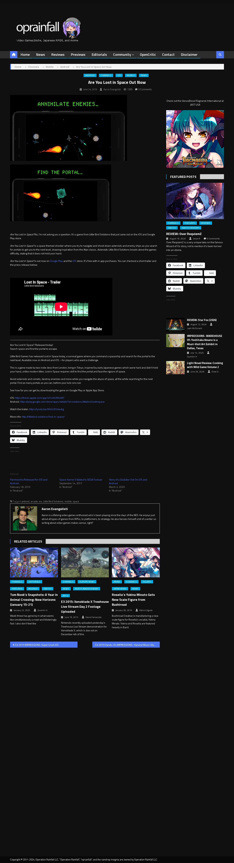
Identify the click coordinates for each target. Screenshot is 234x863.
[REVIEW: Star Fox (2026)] (175, 324)
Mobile (131, 75)
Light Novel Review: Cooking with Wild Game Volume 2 (205, 365)
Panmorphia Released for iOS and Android (28, 481)
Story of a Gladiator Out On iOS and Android (128, 481)
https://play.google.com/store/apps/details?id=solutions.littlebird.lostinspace (62, 402)
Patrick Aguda (145, 610)
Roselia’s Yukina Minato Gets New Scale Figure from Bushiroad (133, 599)
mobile (68, 501)
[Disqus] (85, 697)
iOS (119, 75)
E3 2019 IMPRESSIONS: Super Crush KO (36, 645)
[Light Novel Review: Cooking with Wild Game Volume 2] (175, 367)
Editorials (99, 54)
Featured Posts (183, 176)
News (40, 54)
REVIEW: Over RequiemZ (184, 233)
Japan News (120, 588)
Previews (78, 54)
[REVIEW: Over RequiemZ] (195, 201)
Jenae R (196, 238)
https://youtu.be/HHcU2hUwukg (46, 409)
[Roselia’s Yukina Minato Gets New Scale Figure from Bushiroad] (136, 563)
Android (90, 75)
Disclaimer (189, 54)
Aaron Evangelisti (112, 89)
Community (122, 54)
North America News (86, 588)
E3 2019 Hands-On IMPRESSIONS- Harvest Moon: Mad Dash (127, 645)
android (25, 501)
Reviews (58, 54)
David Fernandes (93, 617)
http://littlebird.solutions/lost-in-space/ (43, 417)
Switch (48, 588)
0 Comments (145, 89)
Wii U (65, 595)
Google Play (56, 261)
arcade (34, 501)
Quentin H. (42, 610)
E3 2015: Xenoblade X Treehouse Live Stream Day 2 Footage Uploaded (85, 606)
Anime (117, 581)
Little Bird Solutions (53, 501)
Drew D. (215, 371)
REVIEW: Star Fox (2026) (202, 320)
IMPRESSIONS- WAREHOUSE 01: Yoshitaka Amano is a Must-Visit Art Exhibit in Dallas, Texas (204, 342)
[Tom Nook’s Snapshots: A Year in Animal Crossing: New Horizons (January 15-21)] (34, 563)
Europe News (87, 581)
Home (25, 54)
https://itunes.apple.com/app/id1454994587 (39, 398)
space (76, 501)
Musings (33, 588)
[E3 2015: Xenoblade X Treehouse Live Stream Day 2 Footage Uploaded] (85, 563)
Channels (106, 75)
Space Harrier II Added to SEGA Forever (80, 479)
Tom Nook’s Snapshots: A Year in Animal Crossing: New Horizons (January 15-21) (34, 599)
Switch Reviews (190, 227)
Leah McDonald (194, 328)
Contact (168, 54)
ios (40, 501)
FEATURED (17, 588)
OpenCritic (148, 54)
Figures (147, 581)
